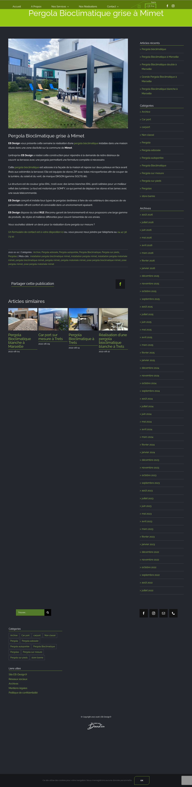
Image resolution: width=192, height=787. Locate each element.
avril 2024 (147, 429)
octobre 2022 (149, 567)
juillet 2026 (148, 222)
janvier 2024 (148, 452)
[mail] (163, 613)
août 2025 (147, 306)
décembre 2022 (150, 552)
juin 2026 (147, 230)
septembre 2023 (151, 482)
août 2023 (147, 490)
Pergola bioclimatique (154, 49)
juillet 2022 (147, 590)
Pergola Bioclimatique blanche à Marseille (19, 341)
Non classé (148, 134)
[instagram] (173, 6)
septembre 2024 (151, 390)
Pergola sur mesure (153, 173)
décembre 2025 (150, 275)
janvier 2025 (148, 360)
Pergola (146, 142)
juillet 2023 (147, 498)
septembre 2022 (151, 575)
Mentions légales (18, 688)
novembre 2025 (150, 283)
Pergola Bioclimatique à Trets (81, 339)
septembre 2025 (151, 299)
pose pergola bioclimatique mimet (104, 260)
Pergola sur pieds (110, 252)
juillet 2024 (147, 406)
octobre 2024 (149, 383)
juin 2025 (147, 322)
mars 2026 (147, 252)
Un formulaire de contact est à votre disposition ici (36, 232)
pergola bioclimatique (86, 143)
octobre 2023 (149, 475)
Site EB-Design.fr (18, 674)
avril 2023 (147, 521)
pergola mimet (52, 260)
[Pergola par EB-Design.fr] (68, 83)
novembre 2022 (150, 559)
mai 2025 (147, 329)
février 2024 (148, 444)
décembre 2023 (150, 460)
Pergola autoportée (68, 252)
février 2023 (148, 536)
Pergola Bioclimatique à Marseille (160, 56)
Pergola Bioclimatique (90, 252)
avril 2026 (147, 245)
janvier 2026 (148, 268)
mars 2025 (147, 345)
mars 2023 (147, 529)
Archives (13, 683)
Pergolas (12, 256)
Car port (146, 119)
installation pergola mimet (84, 256)
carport (146, 127)
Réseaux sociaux (18, 679)
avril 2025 (147, 337)
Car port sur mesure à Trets (50, 337)
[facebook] (167, 6)
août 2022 (147, 582)
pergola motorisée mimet (73, 260)
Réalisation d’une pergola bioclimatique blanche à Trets (113, 341)
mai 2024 (147, 421)
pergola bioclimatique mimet (30, 260)
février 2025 (148, 352)
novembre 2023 (150, 467)
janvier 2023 (148, 544)
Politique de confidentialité (23, 692)
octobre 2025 (149, 291)
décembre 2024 (150, 367)
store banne (148, 196)
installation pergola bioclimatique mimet (50, 256)
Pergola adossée (50, 252)
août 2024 (147, 398)
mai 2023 (147, 513)
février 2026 (148, 260)
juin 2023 (147, 506)
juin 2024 (147, 414)
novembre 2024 (150, 375)
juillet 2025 (147, 314)
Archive (36, 252)
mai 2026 (147, 237)
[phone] (173, 613)
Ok (141, 780)
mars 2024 (147, 437)
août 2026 (147, 214)
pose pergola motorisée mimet (39, 264)
